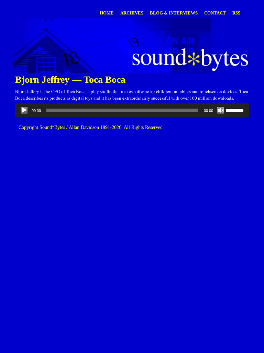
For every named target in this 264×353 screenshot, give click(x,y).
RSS (236, 13)
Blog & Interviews (174, 13)
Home (107, 13)
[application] (132, 110)
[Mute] (220, 110)
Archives (131, 13)
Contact (215, 13)
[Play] (24, 110)
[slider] (235, 109)
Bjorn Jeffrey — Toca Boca (70, 79)
